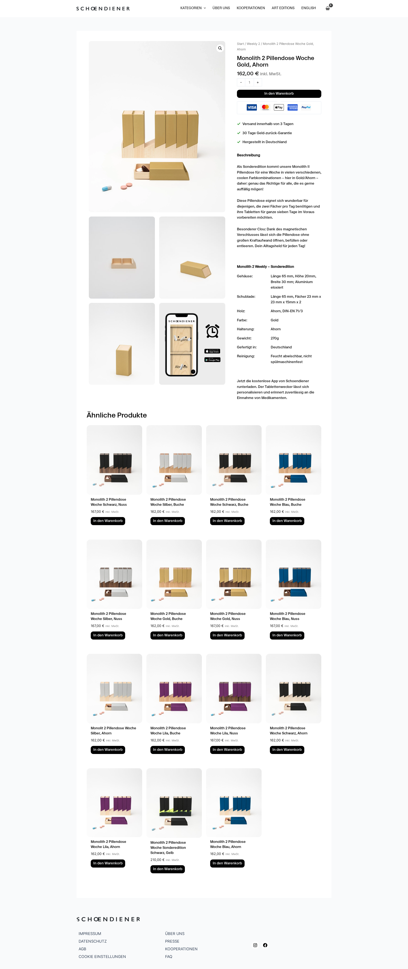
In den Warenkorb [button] (108, 521)
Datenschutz (93, 941)
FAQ (168, 956)
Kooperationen (181, 949)
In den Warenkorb (279, 93)
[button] (193, 8)
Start (240, 44)
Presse (172, 941)
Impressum (90, 933)
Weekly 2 (253, 44)
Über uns (174, 933)
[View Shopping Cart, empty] (328, 8)
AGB (82, 949)
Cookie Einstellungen (102, 956)
